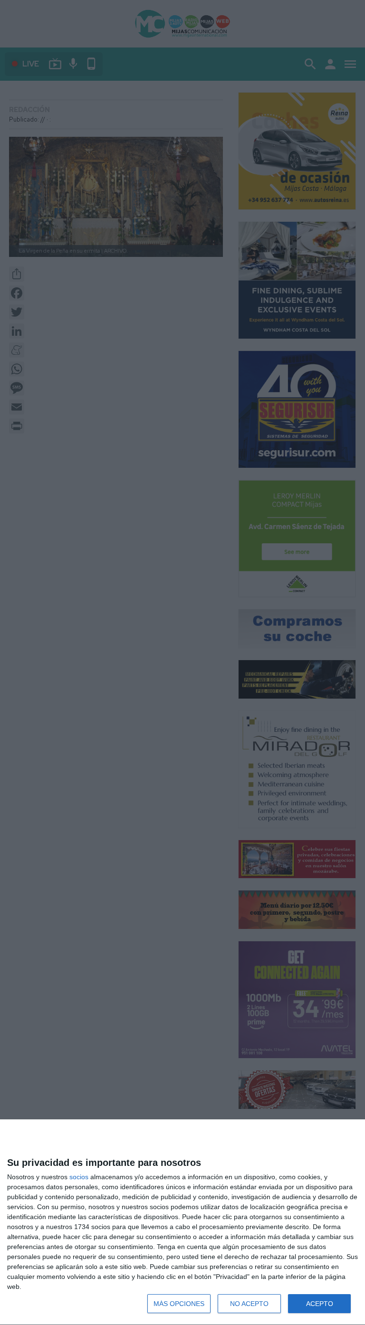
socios (78, 1177)
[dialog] (182, 1222)
